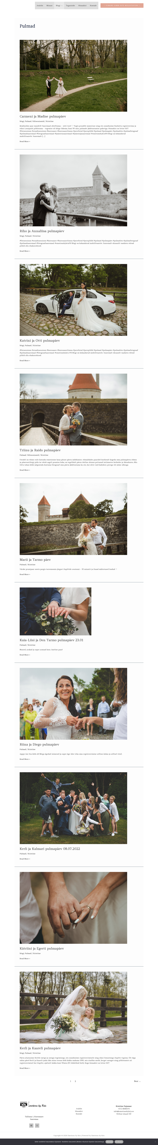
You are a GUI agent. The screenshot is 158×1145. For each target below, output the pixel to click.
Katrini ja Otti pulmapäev (40, 340)
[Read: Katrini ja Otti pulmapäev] (73, 300)
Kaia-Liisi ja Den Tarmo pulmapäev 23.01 (51, 640)
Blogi (58, 5)
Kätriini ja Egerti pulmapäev (42, 948)
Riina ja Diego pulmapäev (39, 744)
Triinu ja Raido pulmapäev (40, 450)
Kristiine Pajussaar (124, 1106)
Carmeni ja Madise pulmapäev (43, 116)
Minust (49, 5)
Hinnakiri (82, 5)
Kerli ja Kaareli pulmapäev (40, 1048)
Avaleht (40, 5)
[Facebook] (31, 1125)
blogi (22, 121)
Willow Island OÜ (123, 1114)
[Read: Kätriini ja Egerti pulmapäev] (73, 908)
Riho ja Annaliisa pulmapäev (42, 231)
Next (137, 1081)
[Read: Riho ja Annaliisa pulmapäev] (73, 190)
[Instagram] (37, 1125)
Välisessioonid (38, 121)
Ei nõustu (119, 1142)
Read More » (25, 141)
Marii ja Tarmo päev (35, 560)
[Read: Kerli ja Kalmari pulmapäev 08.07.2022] (73, 808)
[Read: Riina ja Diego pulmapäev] (73, 704)
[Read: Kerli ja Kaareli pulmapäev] (73, 1007)
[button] (121, 5)
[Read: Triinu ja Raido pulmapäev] (73, 409)
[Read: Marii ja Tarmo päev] (73, 519)
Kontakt (93, 5)
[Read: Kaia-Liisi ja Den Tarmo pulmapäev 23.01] (55, 611)
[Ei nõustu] (155, 1142)
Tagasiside (70, 5)
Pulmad (28, 121)
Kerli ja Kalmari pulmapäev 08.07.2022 (50, 849)
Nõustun (110, 1142)
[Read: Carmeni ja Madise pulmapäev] (73, 76)
